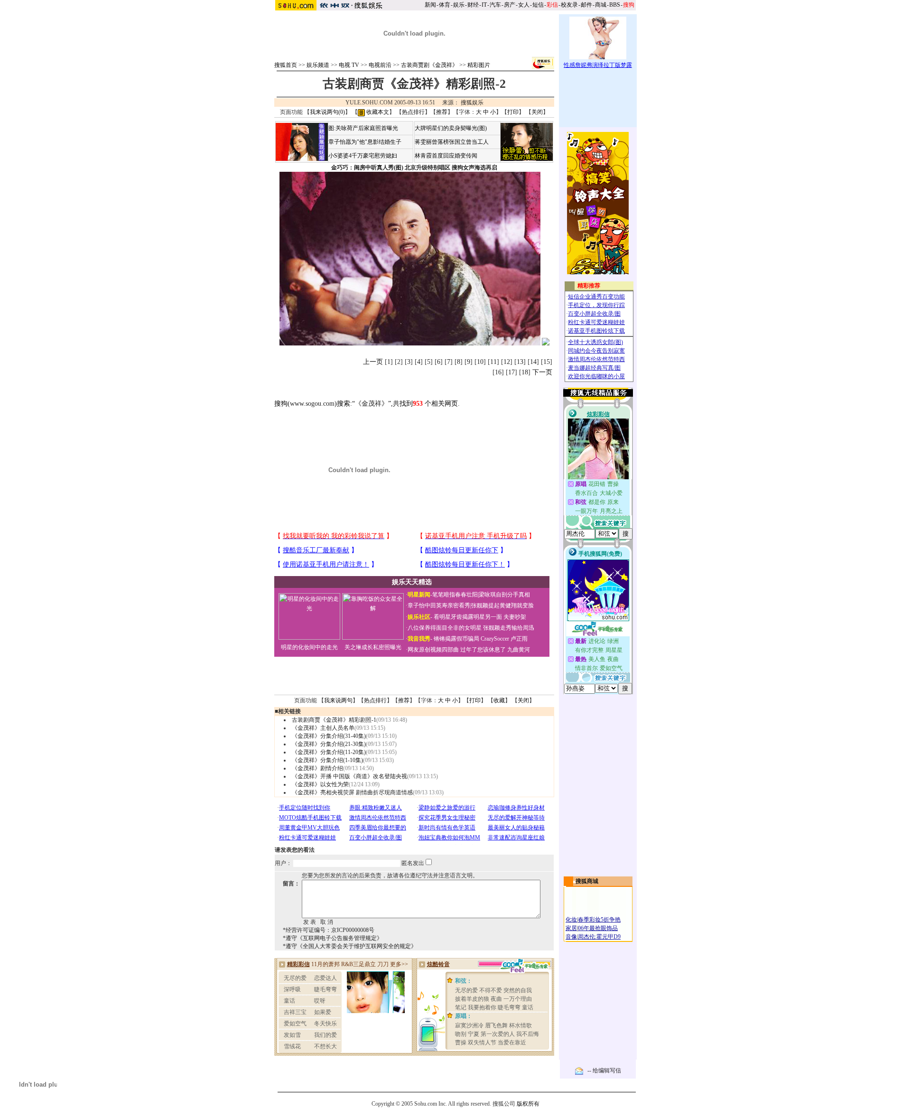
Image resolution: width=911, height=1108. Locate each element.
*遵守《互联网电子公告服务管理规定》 (332, 938)
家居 (571, 928)
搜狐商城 (587, 881)
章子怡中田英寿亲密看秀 (439, 605)
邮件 (586, 4)
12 (506, 361)
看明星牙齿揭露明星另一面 (467, 617)
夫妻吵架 (514, 617)
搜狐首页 (285, 65)
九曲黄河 (518, 649)
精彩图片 (478, 65)
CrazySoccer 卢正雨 (504, 638)
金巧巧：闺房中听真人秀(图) (367, 167)
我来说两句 (338, 700)
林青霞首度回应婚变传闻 (446, 155)
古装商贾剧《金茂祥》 (429, 65)
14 (533, 361)
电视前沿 (380, 65)
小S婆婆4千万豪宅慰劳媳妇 (362, 155)
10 (480, 361)
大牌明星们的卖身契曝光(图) (451, 128)
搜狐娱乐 (472, 102)
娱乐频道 (318, 65)
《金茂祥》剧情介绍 (317, 768)
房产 (509, 4)
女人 (524, 4)
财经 (473, 4)
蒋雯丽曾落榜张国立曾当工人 (452, 142)
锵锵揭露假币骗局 (456, 638)
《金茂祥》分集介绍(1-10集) (327, 760)
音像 (571, 936)
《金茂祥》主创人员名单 (323, 728)
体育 (444, 4)
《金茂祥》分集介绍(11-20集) (329, 752)
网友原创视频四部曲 (433, 649)
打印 (513, 112)
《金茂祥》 (371, 403)
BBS (614, 4)
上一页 (373, 361)
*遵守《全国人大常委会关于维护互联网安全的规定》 (350, 946)
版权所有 (528, 1103)
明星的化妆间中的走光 (309, 647)
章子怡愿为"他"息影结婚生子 (364, 142)
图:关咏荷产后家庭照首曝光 (363, 128)
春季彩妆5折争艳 (599, 919)
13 (520, 361)
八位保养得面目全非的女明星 (445, 627)
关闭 (537, 112)
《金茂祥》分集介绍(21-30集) (329, 744)
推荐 (441, 112)
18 (524, 372)
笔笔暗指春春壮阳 (455, 594)
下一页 (542, 372)
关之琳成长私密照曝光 (372, 647)
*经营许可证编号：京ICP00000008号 (328, 930)
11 (493, 361)
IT (484, 4)
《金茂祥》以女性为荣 (320, 784)
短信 (538, 4)
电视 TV (349, 65)
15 (546, 361)
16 (498, 372)
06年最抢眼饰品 (598, 928)
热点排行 (413, 112)
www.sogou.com (312, 403)
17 (511, 372)
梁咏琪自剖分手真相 (504, 594)
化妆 (571, 919)
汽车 (495, 4)
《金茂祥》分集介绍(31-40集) (329, 736)
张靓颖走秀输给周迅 (508, 627)
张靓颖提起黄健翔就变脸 (502, 605)
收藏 (499, 700)
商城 (600, 4)
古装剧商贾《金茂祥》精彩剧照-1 (334, 720)
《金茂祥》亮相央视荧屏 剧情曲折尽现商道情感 (352, 792)
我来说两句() (327, 112)
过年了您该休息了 (483, 649)
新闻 (430, 4)
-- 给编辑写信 (604, 1070)
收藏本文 (377, 112)
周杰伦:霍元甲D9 (599, 936)
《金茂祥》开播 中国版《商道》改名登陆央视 (349, 776)
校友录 (569, 4)
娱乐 (459, 4)
